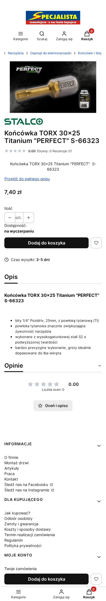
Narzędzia (16, 53)
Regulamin (13, 540)
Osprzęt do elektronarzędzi (50, 53)
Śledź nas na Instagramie (27, 490)
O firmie (11, 457)
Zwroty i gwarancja (21, 523)
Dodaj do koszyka (46, 243)
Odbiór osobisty (18, 518)
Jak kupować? (17, 513)
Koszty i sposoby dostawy (27, 529)
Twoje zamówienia (20, 568)
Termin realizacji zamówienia (29, 534)
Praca (9, 473)
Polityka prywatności (22, 545)
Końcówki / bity (90, 53)
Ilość (8, 208)
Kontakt (11, 479)
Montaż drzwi (16, 462)
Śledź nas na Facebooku (26, 484)
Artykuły (11, 468)
